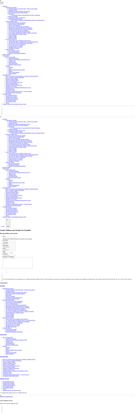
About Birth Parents (12, 63)
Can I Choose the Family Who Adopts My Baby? (19, 31)
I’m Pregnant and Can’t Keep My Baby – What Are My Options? (23, 8)
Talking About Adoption (13, 72)
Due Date (5, 253)
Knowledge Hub (6, 74)
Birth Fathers (11, 13)
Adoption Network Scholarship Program (12, 390)
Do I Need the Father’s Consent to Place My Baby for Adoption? (25, 15)
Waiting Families (6, 54)
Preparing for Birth (12, 38)
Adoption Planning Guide (11, 21)
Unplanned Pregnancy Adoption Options (17, 34)
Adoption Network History (12, 97)
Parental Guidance (12, 73)
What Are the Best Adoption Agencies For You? (19, 59)
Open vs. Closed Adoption (11, 81)
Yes (8, 270)
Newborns (10, 67)
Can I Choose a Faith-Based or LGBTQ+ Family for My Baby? (22, 33)
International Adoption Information (13, 92)
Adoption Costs (11, 60)
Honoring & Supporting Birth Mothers (17, 53)
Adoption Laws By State (11, 86)
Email (4, 248)
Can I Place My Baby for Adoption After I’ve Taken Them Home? (23, 41)
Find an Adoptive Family (14, 50)
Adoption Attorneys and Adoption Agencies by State (14, 104)
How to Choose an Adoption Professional (15, 77)
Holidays (10, 71)
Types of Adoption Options (12, 83)
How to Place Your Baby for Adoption (17, 22)
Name (4, 236)
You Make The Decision (13, 48)
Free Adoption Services (11, 101)
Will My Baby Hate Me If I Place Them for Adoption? (20, 29)
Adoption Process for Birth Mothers (16, 24)
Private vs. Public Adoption (12, 78)
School (10, 68)
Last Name (5, 243)
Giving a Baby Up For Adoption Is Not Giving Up (19, 40)
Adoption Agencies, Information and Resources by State (18, 87)
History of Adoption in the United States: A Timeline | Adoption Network (22, 76)
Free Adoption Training (11, 100)
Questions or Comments (8, 256)
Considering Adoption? (13, 58)
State (4, 251)
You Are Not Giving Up (11, 39)
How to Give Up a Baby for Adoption (16, 44)
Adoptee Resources (10, 88)
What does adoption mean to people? (16, 69)
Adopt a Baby (6, 55)
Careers (7, 102)
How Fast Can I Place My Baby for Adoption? (18, 26)
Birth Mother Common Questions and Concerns (19, 11)
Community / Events (10, 90)
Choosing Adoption (12, 10)
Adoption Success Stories (11, 96)
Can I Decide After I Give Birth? (15, 45)
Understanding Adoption (11, 7)
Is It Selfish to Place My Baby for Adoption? (18, 30)
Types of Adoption (12, 35)
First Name (5, 240)
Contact (2, 226)
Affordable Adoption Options (12, 80)
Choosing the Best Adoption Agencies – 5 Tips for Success (19, 91)
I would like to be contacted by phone (15, 268)
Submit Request (4, 283)
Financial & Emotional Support (15, 19)
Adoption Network (7, 94)
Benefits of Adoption (13, 16)
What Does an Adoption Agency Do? (14, 82)
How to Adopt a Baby (10, 57)
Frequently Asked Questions (14, 64)
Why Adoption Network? (11, 95)
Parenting (8, 66)
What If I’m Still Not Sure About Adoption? (18, 12)
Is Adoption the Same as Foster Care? (16, 17)
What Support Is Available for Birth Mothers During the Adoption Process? (28, 20)
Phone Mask (6, 245)
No (8, 272)
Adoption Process (12, 62)
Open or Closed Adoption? (14, 25)
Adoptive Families (10, 49)
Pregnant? (5, 6)
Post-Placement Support (13, 52)
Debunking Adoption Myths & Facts (14, 85)
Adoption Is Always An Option (15, 47)
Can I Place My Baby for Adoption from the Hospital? (20, 43)
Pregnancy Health (12, 36)
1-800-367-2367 (14, 403)
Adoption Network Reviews (12, 99)
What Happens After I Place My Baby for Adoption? (20, 27)
